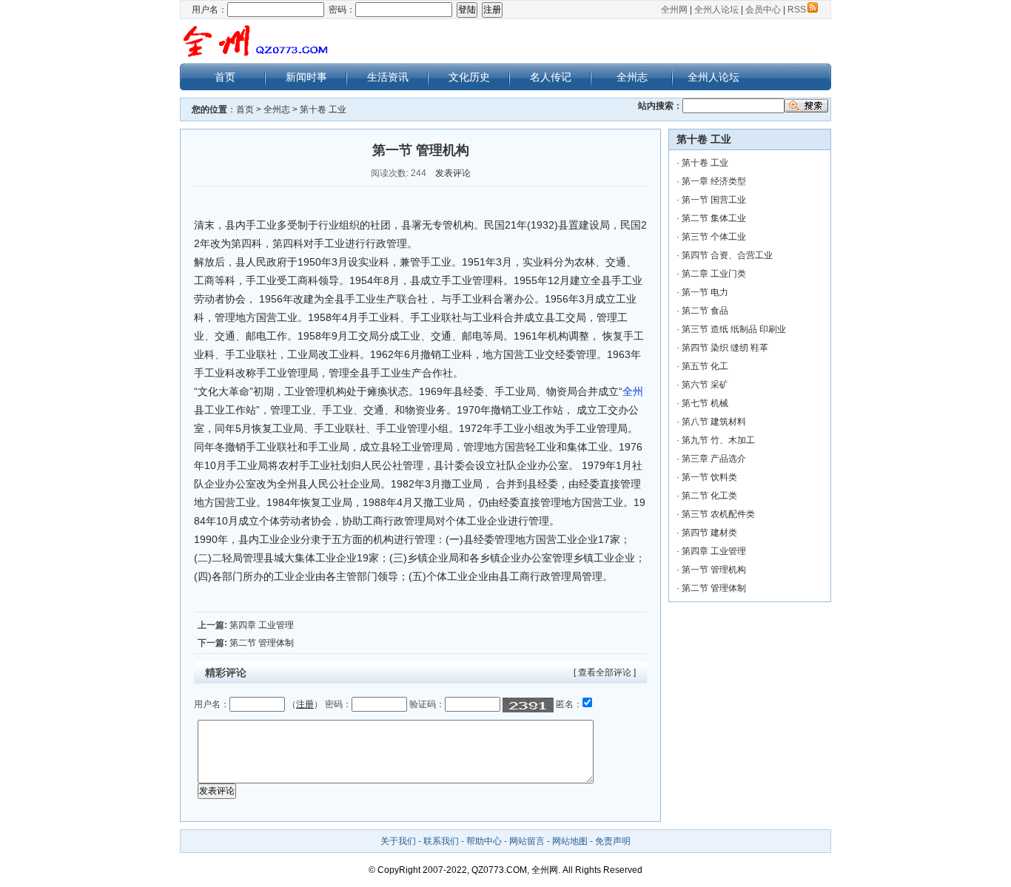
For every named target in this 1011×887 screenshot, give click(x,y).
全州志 (632, 77)
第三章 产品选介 (714, 458)
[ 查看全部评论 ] (605, 672)
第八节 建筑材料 (714, 421)
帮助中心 (484, 841)
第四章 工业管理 (261, 625)
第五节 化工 (705, 366)
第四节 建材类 (709, 532)
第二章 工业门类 (714, 274)
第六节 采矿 (705, 385)
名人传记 (550, 77)
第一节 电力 (705, 292)
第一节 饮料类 (709, 477)
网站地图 (570, 841)
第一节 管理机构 (714, 569)
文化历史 (469, 77)
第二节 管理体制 (261, 643)
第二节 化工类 (709, 495)
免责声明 (613, 841)
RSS (796, 9)
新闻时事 (306, 77)
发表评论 (453, 173)
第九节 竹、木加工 (718, 440)
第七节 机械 (705, 403)
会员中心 (763, 9)
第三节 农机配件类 (718, 514)
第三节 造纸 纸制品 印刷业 (734, 329)
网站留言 (527, 841)
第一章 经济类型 (714, 181)
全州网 (674, 9)
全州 (632, 391)
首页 (225, 77)
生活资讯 (388, 77)
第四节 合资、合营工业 (727, 255)
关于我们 (398, 841)
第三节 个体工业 (714, 237)
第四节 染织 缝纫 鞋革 (725, 348)
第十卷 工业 (323, 109)
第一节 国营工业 (714, 200)
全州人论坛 (716, 9)
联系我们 (441, 841)
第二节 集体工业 (714, 218)
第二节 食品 (705, 311)
